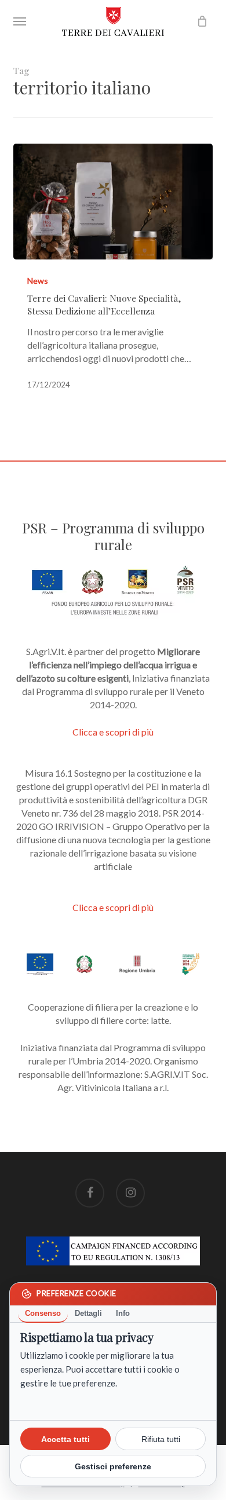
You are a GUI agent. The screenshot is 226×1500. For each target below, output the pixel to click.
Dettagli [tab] (88, 1313)
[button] (19, 21)
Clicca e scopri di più (113, 731)
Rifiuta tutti (160, 1439)
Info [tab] (123, 1313)
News (37, 281)
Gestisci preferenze (113, 1466)
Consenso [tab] (43, 1313)
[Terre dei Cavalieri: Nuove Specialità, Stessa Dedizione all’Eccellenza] (112, 201)
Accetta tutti (65, 1439)
